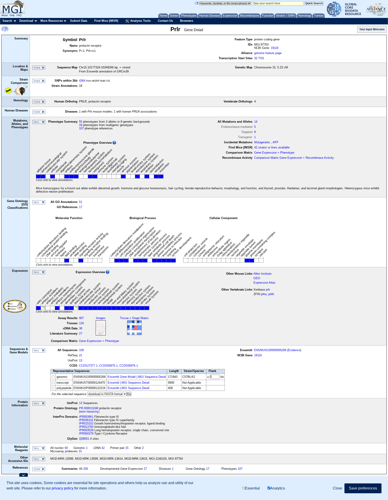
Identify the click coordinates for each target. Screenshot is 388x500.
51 (80, 202)
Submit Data (78, 20)
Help (12, 15)
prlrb (271, 294)
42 (103, 448)
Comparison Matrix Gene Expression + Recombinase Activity (294, 157)
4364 (82, 80)
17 (80, 207)
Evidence (294, 350)
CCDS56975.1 (108, 365)
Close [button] (337, 488)
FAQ (19, 15)
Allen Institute (262, 273)
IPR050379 (86, 433)
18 (80, 125)
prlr (268, 289)
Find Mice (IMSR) (106, 20)
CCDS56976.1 (128, 365)
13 (80, 360)
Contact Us (165, 20)
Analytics (277, 488)
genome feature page (268, 53)
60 (66, 448)
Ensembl (113, 382)
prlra (264, 294)
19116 (274, 48)
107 (81, 128)
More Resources (51, 20)
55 (80, 121)
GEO (257, 278)
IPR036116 (86, 420)
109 (81, 350)
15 (126, 448)
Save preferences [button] (363, 488)
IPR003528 (86, 430)
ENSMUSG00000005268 (270, 350)
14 (255, 121)
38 (80, 328)
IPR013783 (86, 426)
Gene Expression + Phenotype (274, 152)
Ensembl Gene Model (122, 376)
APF (275, 142)
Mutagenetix (262, 142)
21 (80, 355)
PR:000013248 (88, 408)
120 (81, 323)
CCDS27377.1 (88, 365)
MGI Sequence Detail (152, 376)
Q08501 (84, 438)
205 (85, 468)
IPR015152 (86, 423)
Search (7, 20)
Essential (252, 488)
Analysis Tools (140, 20)
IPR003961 (86, 416)
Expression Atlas (265, 282)
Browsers (186, 20)
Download (26, 20)
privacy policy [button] (62, 488)
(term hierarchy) (89, 411)
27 (80, 333)
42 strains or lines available (272, 147)
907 (81, 318)
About (4, 15)
